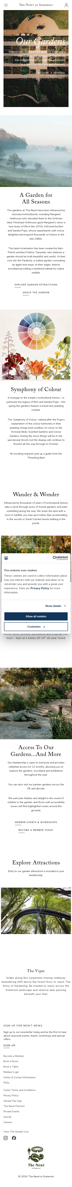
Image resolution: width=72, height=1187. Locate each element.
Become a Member (13, 1056)
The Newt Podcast (13, 1106)
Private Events (11, 1111)
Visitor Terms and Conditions (19, 1090)
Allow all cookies (36, 616)
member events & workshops (36, 822)
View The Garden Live (15, 1131)
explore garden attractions (36, 284)
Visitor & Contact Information (19, 1077)
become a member (51, 73)
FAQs (6, 1082)
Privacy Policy (40, 588)
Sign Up (9, 1045)
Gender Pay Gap (12, 1101)
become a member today (36, 830)
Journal (7, 1117)
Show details (53, 605)
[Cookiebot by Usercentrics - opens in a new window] (52, 558)
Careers (7, 1122)
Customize (34, 626)
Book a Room (10, 1061)
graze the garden (36, 292)
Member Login (11, 1072)
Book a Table (10, 1066)
